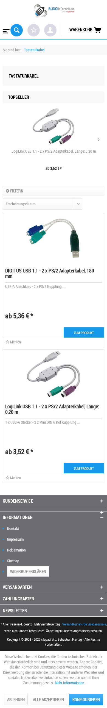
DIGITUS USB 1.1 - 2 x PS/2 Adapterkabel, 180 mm (49, 273)
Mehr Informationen (69, 682)
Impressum (15, 539)
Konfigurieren (86, 699)
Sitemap (13, 560)
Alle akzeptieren (48, 699)
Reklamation (16, 550)
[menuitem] (5, 29)
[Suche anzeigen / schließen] (16, 30)
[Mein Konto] (50, 30)
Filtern (16, 190)
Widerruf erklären (28, 571)
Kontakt (13, 528)
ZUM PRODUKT (84, 332)
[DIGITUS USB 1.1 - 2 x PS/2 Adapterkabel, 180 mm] (53, 239)
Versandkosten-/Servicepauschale (84, 624)
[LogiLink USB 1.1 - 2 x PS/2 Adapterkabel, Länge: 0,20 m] (53, 126)
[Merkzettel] (33, 30)
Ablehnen (16, 699)
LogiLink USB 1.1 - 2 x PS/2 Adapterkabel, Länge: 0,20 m (54, 151)
